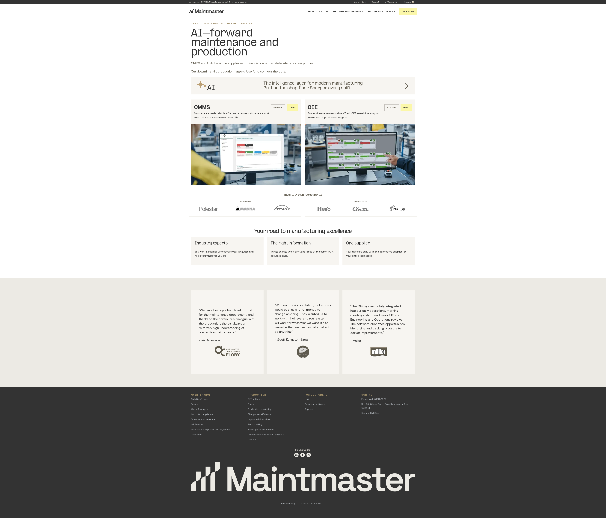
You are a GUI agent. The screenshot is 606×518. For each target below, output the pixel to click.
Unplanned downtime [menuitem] (259, 417)
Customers (374, 11)
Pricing (331, 11)
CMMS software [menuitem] (199, 397)
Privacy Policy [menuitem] (288, 501)
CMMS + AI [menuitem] (196, 432)
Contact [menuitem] (367, 393)
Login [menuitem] (307, 397)
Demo (292, 108)
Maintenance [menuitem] (201, 393)
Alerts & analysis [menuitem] (199, 407)
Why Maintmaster (350, 11)
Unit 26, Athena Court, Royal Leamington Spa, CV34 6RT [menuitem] (385, 404)
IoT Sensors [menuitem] (197, 422)
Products (314, 11)
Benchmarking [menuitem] (255, 422)
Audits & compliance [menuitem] (202, 412)
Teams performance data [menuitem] (261, 427)
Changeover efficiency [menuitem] (259, 412)
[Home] (303, 476)
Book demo (408, 11)
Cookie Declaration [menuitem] (311, 501)
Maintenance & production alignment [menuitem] (210, 427)
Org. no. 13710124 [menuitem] (370, 411)
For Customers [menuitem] (316, 393)
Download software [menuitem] (315, 402)
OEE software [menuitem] (255, 397)
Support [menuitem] (309, 407)
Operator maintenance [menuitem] (203, 417)
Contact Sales (360, 2)
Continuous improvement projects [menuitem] (266, 432)
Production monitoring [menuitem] (259, 407)
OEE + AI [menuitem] (252, 438)
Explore (277, 108)
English (407, 2)
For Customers (390, 2)
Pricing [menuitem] (194, 402)
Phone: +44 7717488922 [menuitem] (373, 397)
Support (375, 2)
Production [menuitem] (257, 393)
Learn (389, 11)
